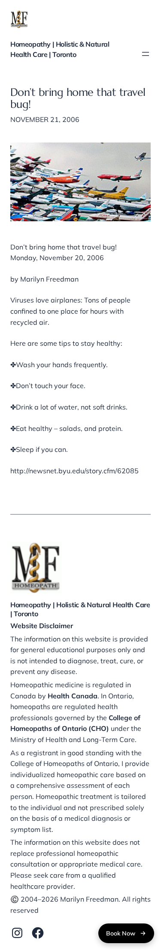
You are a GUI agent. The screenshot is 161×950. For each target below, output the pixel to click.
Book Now (120, 933)
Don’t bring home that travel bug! (78, 98)
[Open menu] (145, 54)
